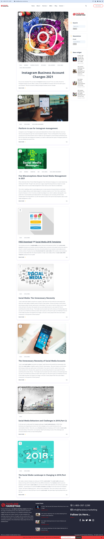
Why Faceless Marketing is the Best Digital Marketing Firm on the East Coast (81, 93)
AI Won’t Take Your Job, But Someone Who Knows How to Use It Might (81, 58)
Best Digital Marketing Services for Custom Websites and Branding (81, 82)
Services (44, 6)
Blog (56, 6)
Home (33, 6)
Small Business (51, 65)
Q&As (50, 6)
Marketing (33, 171)
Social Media (60, 65)
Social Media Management (25, 67)
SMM (38, 171)
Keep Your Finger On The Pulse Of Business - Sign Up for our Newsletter (41, 537)
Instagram (43, 65)
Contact (61, 6)
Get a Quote (98, 6)
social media (34, 245)
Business (26, 65)
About (38, 6)
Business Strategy (35, 65)
